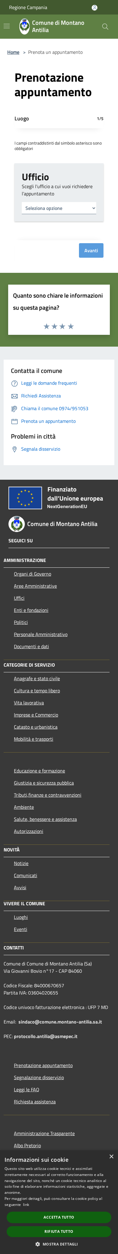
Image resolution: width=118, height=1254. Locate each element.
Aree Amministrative (35, 585)
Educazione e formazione (39, 770)
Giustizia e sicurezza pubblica (44, 782)
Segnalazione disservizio (39, 1077)
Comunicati (25, 875)
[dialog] (59, 1202)
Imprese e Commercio (36, 714)
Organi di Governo (32, 573)
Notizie (21, 863)
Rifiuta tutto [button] (58, 1231)
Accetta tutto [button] (59, 1217)
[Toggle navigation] (6, 26)
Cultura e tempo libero (37, 690)
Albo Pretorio (27, 1145)
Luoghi (21, 917)
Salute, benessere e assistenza (45, 819)
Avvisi (20, 887)
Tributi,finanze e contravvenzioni (47, 794)
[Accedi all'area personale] (94, 8)
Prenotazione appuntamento (43, 1065)
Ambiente (24, 807)
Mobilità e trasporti (33, 739)
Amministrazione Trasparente (44, 1133)
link (26, 1204)
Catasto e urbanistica (35, 726)
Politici (21, 622)
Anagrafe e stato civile (37, 678)
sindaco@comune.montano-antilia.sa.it (60, 1021)
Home (13, 52)
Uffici (19, 598)
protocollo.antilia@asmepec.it (45, 1036)
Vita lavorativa (29, 702)
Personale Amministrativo (40, 634)
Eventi (20, 929)
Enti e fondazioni (31, 610)
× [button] (111, 1156)
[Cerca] (105, 26)
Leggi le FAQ (26, 1089)
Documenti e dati (31, 646)
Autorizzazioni (28, 831)
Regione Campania (28, 7)
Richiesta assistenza (35, 1101)
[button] (59, 1244)
